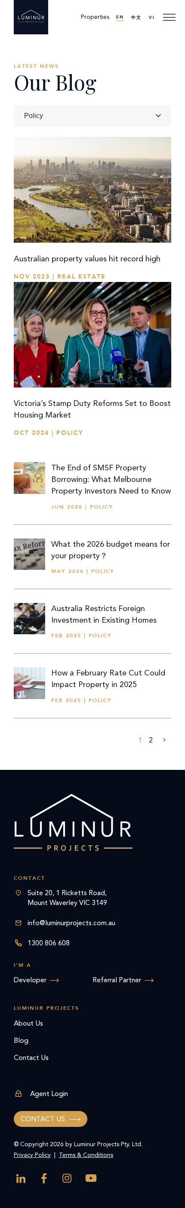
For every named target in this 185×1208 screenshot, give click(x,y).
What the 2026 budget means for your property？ (110, 549)
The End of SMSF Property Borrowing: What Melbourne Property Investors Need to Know (111, 479)
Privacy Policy (32, 1155)
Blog (21, 1040)
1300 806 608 (49, 943)
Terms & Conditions (86, 1155)
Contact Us (31, 1058)
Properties (95, 17)
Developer (30, 980)
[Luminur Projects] (31, 17)
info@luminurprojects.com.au (71, 923)
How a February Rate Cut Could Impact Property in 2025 (108, 678)
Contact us (43, 1119)
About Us (28, 1023)
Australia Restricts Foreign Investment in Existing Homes (104, 614)
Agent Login (49, 1094)
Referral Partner (116, 980)
